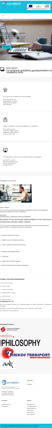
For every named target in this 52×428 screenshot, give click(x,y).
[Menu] (3, 15)
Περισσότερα (6, 45)
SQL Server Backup (32, 406)
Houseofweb (35, 425)
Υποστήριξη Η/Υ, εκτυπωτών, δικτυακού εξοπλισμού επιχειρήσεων (22, 157)
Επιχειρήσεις (5, 406)
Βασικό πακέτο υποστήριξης (7, 282)
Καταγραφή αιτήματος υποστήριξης (8, 292)
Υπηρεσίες (29, 384)
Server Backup (31, 404)
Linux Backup (30, 412)
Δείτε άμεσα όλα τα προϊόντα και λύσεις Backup (17, 96)
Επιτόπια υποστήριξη (6, 286)
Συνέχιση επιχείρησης (6, 296)
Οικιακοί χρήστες (6, 404)
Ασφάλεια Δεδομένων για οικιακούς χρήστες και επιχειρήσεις (20, 126)
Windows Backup (31, 408)
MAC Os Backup (31, 414)
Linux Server (30, 410)
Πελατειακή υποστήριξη (6, 299)
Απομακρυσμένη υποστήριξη (7, 289)
